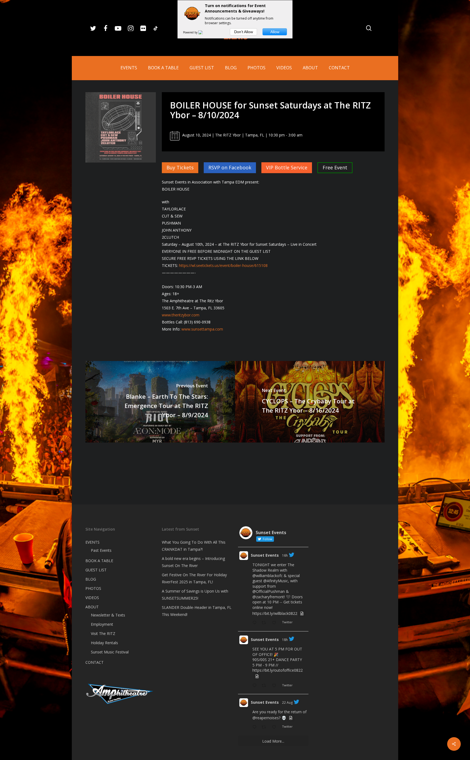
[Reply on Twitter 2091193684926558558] (255, 623)
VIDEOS (92, 597)
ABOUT (92, 606)
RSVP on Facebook (229, 167)
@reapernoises (265, 717)
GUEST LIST (96, 569)
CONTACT (94, 662)
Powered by (190, 32)
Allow (274, 32)
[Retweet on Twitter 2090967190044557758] (265, 727)
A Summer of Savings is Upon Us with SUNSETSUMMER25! (195, 594)
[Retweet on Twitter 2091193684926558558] (265, 623)
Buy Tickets (180, 167)
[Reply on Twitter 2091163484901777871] (255, 686)
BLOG (90, 579)
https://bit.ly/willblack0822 (274, 613)
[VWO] (203, 32)
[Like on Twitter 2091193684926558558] (276, 623)
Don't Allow (243, 32)
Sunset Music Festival (110, 652)
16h (285, 555)
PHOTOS (93, 588)
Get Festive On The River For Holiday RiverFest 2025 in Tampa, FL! (194, 578)
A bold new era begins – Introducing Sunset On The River (193, 562)
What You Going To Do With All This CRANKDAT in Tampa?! (193, 546)
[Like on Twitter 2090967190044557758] (276, 727)
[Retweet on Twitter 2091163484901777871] (265, 686)
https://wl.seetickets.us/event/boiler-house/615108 (223, 265)
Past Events (101, 550)
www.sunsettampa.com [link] (202, 329)
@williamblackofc (267, 575)
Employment (102, 624)
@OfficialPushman (268, 591)
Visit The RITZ (103, 633)
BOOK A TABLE (99, 560)
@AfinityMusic (275, 580)
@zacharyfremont (268, 596)
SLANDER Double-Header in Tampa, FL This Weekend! (196, 611)
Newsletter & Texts (108, 615)
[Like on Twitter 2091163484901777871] (276, 686)
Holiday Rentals (104, 642)
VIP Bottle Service (286, 167)
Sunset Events (265, 555)
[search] (369, 28)
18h (285, 639)
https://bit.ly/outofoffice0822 (277, 670)
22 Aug (287, 702)
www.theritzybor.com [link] (180, 314)
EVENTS (92, 542)
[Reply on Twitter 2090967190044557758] (255, 727)
